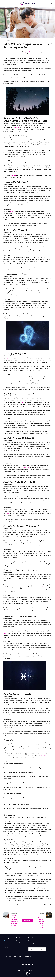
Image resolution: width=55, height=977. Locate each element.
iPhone (18, 941)
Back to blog (27, 920)
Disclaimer (28, 956)
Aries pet (13, 175)
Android (18, 943)
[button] (3, 3)
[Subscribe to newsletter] (41, 949)
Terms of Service (18, 956)
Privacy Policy (7, 956)
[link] (48, 3)
